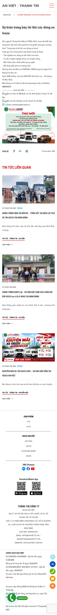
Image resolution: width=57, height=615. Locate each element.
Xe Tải (28, 427)
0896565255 (33, 532)
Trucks (19, 208)
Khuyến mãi (23, 392)
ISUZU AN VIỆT (28, 436)
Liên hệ (28, 456)
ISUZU (25, 510)
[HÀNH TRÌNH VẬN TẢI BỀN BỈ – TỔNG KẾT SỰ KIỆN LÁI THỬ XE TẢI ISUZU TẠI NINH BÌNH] (28, 189)
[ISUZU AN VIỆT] (20, 6)
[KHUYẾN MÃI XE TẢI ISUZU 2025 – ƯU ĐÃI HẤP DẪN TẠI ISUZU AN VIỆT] (28, 347)
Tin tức (5, 238)
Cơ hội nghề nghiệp (28, 451)
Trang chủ (7, 15)
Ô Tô (28, 422)
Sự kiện (22, 238)
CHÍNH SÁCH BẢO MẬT (15, 553)
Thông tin (13, 238)
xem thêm (6, 244)
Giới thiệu (28, 441)
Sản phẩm (28, 416)
